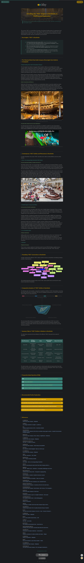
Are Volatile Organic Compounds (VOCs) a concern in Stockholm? (38, 385)
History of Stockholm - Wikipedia (29, 537)
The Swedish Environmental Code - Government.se (33, 524)
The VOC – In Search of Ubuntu (29, 442)
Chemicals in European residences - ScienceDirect (32, 530)
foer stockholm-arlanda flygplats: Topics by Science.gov (33, 448)
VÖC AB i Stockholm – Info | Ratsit (29, 455)
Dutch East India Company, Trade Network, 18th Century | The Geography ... (38, 488)
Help (39, 561)
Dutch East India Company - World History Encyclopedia (34, 445)
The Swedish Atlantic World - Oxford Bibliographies (33, 498)
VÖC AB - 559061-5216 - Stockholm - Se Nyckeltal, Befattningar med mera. (37, 468)
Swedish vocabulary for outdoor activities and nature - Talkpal (35, 534)
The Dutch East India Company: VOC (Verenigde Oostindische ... (35, 547)
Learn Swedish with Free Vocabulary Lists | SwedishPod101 (34, 481)
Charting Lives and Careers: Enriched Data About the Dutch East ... (36, 527)
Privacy (43, 561)
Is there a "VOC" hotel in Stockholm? (32, 388)
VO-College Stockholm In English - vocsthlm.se (32, 424)
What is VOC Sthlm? (28, 381)
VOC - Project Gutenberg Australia (29, 458)
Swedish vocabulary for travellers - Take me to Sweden (33, 478)
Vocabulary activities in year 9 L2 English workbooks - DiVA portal (35, 494)
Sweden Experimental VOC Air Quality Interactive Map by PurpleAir (36, 507)
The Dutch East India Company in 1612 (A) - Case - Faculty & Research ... (37, 511)
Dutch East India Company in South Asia (30, 491)
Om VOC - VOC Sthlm (27, 521)
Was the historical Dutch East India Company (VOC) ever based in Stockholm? (41, 378)
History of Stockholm (27, 501)
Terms (46, 561)
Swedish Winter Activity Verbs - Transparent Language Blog (34, 471)
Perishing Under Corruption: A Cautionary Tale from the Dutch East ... (36, 484)
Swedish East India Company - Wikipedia (31, 439)
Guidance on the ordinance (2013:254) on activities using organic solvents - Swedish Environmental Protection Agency (42, 432)
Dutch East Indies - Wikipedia (28, 514)
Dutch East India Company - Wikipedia (30, 421)
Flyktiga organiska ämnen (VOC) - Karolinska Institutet (33, 428)
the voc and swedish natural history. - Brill (31, 517)
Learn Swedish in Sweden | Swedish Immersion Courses (34, 475)
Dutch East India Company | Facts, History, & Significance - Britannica (36, 435)
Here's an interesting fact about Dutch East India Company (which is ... (36, 465)
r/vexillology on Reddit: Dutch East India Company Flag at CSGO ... (36, 504)
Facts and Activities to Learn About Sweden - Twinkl (33, 540)
